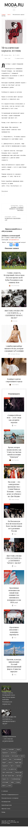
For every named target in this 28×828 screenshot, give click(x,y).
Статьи (4, 769)
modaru (4, 749)
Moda (10, 759)
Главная (3, 14)
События (4, 759)
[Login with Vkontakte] (17, 244)
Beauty (4, 785)
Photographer (5, 756)
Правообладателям (7, 805)
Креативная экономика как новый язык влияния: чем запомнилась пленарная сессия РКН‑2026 (14, 595)
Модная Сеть (5, 779)
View (13, 260)
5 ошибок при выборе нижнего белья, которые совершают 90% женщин (13, 348)
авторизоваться (14, 239)
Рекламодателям (6, 801)
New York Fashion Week (8, 775)
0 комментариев (19, 58)
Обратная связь (6, 808)
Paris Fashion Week (7, 772)
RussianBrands (18, 759)
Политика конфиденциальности (10, 794)
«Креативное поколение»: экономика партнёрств (14, 631)
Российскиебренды (15, 779)
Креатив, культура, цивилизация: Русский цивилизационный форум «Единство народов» (14, 665)
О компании (5, 791)
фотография (5, 782)
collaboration (12, 769)
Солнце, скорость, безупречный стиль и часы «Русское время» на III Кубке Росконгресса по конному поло (14, 278)
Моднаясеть (5, 765)
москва (18, 782)
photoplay (13, 752)
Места (12, 765)
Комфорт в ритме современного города (14, 380)
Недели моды (18, 762)
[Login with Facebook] (11, 244)
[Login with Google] (14, 244)
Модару (4, 762)
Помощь (3, 812)
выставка (19, 775)
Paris (9, 785)
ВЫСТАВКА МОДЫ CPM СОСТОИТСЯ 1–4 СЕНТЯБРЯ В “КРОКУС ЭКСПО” (14, 314)
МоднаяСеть (5, 752)
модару (18, 749)
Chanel (12, 782)
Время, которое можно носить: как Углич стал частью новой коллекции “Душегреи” (14, 452)
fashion (18, 765)
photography (15, 756)
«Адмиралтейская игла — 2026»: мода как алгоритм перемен (14, 419)
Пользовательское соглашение (10, 798)
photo (22, 756)
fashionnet (11, 749)
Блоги (9, 14)
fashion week (18, 772)
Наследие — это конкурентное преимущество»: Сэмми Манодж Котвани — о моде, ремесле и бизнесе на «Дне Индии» (14, 489)
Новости (10, 762)
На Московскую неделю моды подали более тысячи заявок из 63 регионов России (14, 526)
